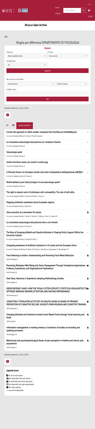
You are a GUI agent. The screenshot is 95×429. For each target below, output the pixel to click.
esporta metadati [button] (23, 125)
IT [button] (88, 4)
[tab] (7, 125)
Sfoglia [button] (57, 13)
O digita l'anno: (11, 89)
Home (57, 7)
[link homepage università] (23, 10)
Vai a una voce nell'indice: (15, 79)
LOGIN (90, 16)
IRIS (6, 36)
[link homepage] (7, 10)
